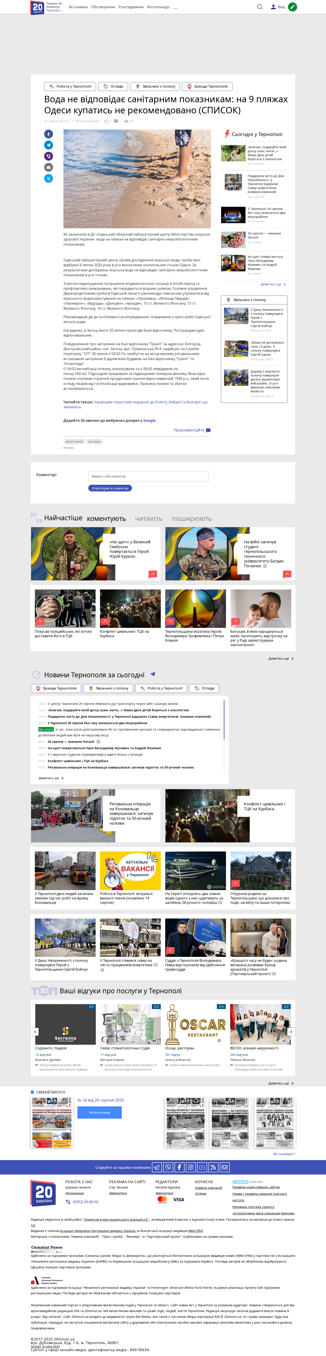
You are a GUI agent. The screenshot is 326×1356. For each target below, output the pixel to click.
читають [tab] (149, 518)
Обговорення (103, 6)
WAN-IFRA (195, 1231)
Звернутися (118, 1193)
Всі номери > (284, 1154)
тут (33, 1225)
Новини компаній (208, 1188)
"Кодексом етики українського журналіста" (116, 1219)
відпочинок (74, 441)
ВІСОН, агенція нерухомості (254, 1048)
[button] (153, 675)
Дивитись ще (274, 284)
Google (149, 420)
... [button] (176, 7)
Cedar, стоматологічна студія (125, 1048)
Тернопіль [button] (53, 10)
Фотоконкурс (158, 6)
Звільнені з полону (159, 86)
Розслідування (131, 6)
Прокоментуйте (192, 430)
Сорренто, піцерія (51, 1048)
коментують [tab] (106, 518)
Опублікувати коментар (110, 488)
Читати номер (99, 1112)
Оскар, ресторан (179, 1048)
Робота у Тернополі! (74, 86)
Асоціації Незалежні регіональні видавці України (98, 1231)
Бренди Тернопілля (211, 86)
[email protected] (45, 1346)
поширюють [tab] (192, 518)
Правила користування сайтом (256, 1187)
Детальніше (74, 1193)
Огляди (117, 86)
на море (94, 441)
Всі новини (78, 6)
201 (129, 121)
